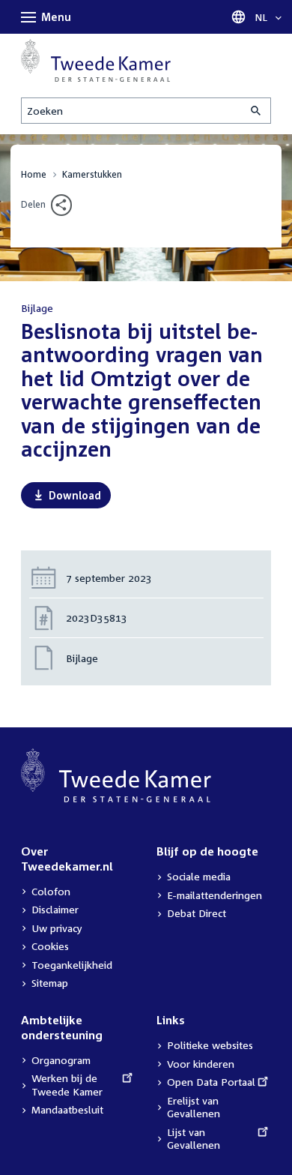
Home (33, 174)
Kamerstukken (92, 174)
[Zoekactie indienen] (257, 110)
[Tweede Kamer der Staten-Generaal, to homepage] (96, 60)
